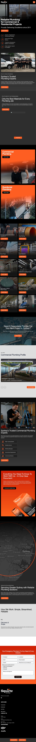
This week (5, 669)
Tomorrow (5, 667)
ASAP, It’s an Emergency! (7, 666)
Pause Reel (18, 137)
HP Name (1, 646)
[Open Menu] (34, 2)
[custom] (1, 697)
